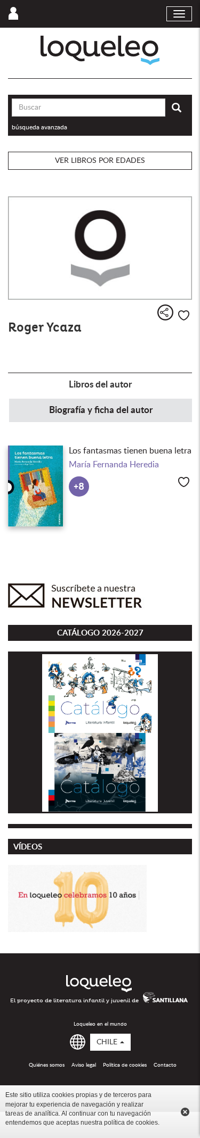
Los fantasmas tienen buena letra (130, 451)
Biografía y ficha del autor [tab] (101, 410)
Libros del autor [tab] (100, 384)
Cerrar (185, 1112)
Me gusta (183, 315)
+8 (79, 486)
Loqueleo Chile (100, 50)
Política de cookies (125, 1065)
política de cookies (131, 1122)
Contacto (165, 1065)
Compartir (165, 312)
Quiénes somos (47, 1065)
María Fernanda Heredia (114, 464)
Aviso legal (83, 1065)
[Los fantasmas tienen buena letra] (35, 486)
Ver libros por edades (100, 160)
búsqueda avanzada (39, 127)
